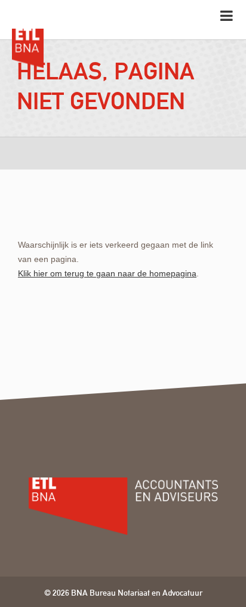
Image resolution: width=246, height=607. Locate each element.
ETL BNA (28, 59)
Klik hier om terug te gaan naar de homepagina (107, 273)
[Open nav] (226, 16)
